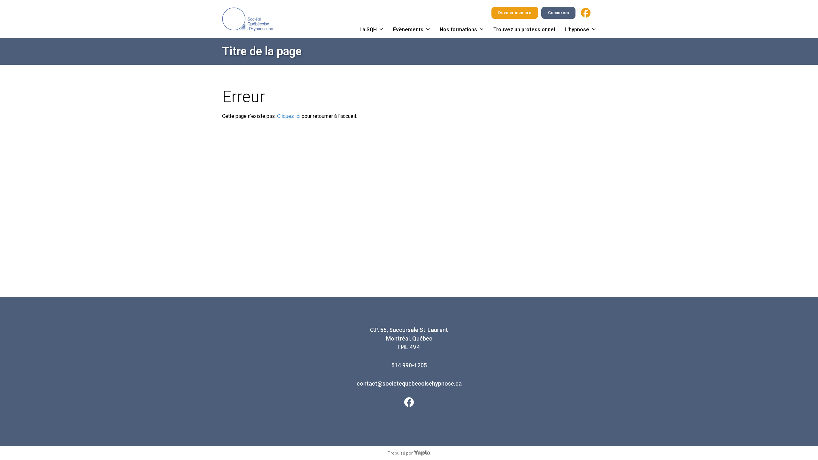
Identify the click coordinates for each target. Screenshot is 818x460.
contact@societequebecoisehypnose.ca (409, 383)
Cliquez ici (288, 116)
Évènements (408, 30)
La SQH (368, 30)
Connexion (558, 12)
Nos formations (458, 30)
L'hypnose (577, 30)
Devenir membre (514, 12)
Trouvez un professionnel (524, 30)
